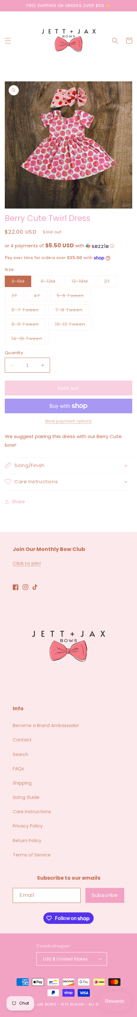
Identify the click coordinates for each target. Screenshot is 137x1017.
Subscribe (105, 895)
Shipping (22, 783)
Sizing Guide (26, 797)
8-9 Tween (28, 325)
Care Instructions (32, 811)
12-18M (83, 282)
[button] (8, 41)
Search (20, 754)
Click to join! (27, 563)
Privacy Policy (28, 826)
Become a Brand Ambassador (46, 725)
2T (110, 282)
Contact (22, 740)
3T (17, 296)
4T (40, 296)
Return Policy (27, 840)
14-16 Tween (30, 339)
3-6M (21, 282)
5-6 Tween (73, 296)
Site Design (72, 1004)
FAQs (18, 769)
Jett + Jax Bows (39, 1004)
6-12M (51, 282)
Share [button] (18, 501)
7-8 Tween (72, 311)
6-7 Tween (28, 311)
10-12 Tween (73, 325)
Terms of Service (32, 855)
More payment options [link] (68, 421)
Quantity (14, 353)
